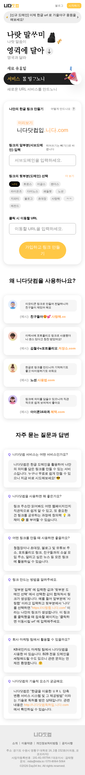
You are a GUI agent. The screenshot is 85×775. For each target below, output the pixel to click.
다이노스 (32, 191)
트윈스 (28, 184)
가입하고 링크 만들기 (42, 250)
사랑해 (56, 198)
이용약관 (27, 743)
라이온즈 (16, 191)
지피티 (15, 198)
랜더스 (55, 184)
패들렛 (48, 191)
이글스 (41, 184)
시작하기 (74, 5)
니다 (14, 184)
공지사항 (67, 743)
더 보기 (69, 176)
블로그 (59, 5)
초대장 (42, 198)
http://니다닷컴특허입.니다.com (46, 705)
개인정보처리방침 (47, 743)
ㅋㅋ (69, 198)
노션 (60, 191)
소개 (15, 743)
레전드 (15, 205)
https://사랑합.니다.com (49, 607)
